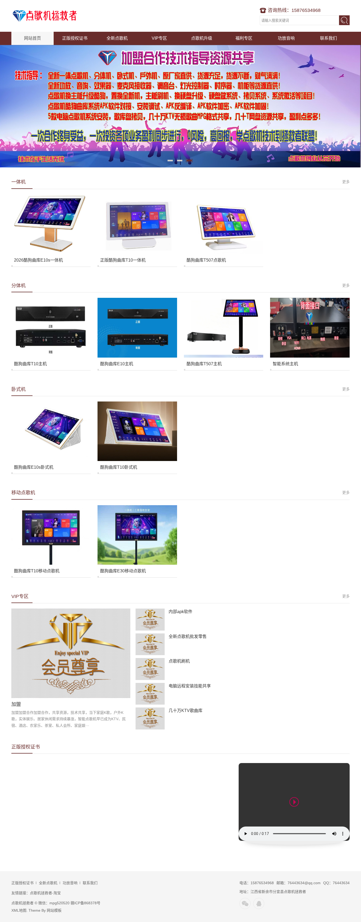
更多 (346, 182)
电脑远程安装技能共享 (190, 686)
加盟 (16, 704)
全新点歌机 (117, 38)
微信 (245, 903)
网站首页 (32, 38)
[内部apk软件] (150, 620)
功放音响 (286, 38)
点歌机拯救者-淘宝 (45, 893)
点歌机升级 (201, 38)
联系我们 (328, 38)
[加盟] (70, 653)
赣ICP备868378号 (85, 903)
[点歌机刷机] (150, 669)
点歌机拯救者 (44, 15)
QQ (258, 903)
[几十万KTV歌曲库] (150, 718)
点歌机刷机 (179, 661)
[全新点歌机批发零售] (150, 644)
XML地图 (18, 910)
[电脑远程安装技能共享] (150, 694)
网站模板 (54, 910)
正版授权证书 (74, 38)
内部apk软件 (180, 611)
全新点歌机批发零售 (188, 636)
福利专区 (243, 38)
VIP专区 (159, 38)
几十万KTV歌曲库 (185, 710)
